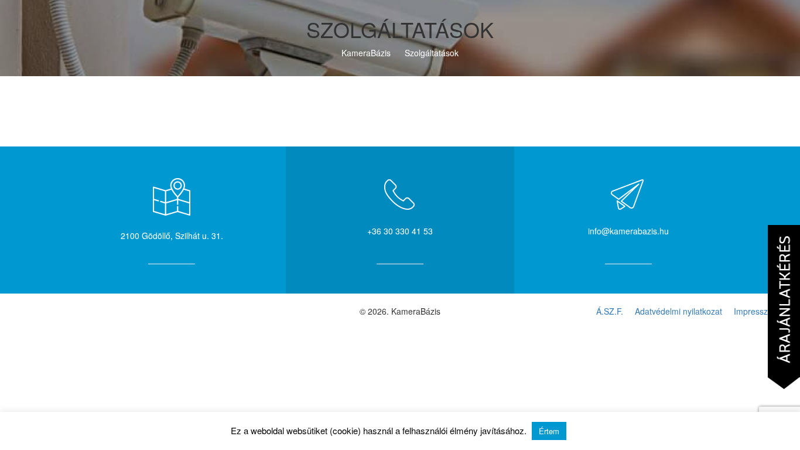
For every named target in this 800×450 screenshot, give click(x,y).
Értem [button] (549, 431)
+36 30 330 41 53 (400, 231)
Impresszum (757, 311)
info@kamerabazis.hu (628, 231)
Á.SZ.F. (609, 311)
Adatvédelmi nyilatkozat (678, 311)
